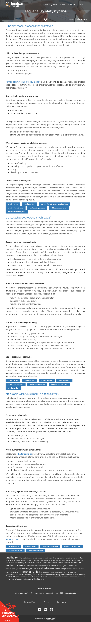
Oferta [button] (71, 4)
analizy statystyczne (15, 208)
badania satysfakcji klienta (69, 558)
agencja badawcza (27, 560)
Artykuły (81, 4)
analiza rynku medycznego (69, 572)
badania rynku (13, 546)
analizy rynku (13, 204)
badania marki (39, 560)
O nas (62, 4)
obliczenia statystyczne (16, 212)
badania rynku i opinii (77, 577)
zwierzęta (63, 569)
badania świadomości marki (50, 572)
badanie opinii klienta (31, 566)
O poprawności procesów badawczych (29, 26)
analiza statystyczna (37, 208)
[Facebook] (40, 609)
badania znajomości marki (75, 569)
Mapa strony (62, 602)
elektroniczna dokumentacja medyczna (43, 577)
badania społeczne (15, 550)
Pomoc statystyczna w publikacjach (23, 82)
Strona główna (51, 4)
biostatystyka (13, 388)
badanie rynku (30, 546)
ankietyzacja (43, 566)
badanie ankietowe (21, 577)
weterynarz (38, 569)
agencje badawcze (12, 575)
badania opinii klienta (30, 558)
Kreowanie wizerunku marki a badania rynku (32, 393)
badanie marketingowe (14, 579)
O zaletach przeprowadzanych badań (28, 217)
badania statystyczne (59, 384)
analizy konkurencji (13, 572)
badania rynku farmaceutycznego (59, 562)
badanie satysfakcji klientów (56, 575)
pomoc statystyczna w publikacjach (54, 204)
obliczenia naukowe (58, 208)
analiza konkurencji (26, 575)
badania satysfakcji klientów (33, 579)
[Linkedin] (45, 609)
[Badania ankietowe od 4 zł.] (9, 610)
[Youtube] (51, 609)
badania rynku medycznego (54, 560)
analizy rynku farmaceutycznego (49, 558)
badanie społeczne (36, 550)
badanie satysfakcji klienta (39, 562)
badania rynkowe (22, 562)
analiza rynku (29, 204)
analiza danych (46, 380)
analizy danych (64, 380)
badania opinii (76, 562)
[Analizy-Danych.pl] (14, 3)
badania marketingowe (58, 565)
